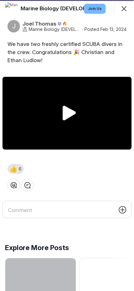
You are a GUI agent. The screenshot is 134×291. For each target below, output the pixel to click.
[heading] (69, 8)
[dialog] (67, 145)
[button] (15, 169)
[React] (14, 185)
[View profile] (11, 8)
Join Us (95, 8)
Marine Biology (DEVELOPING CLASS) (55, 29)
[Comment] (27, 185)
